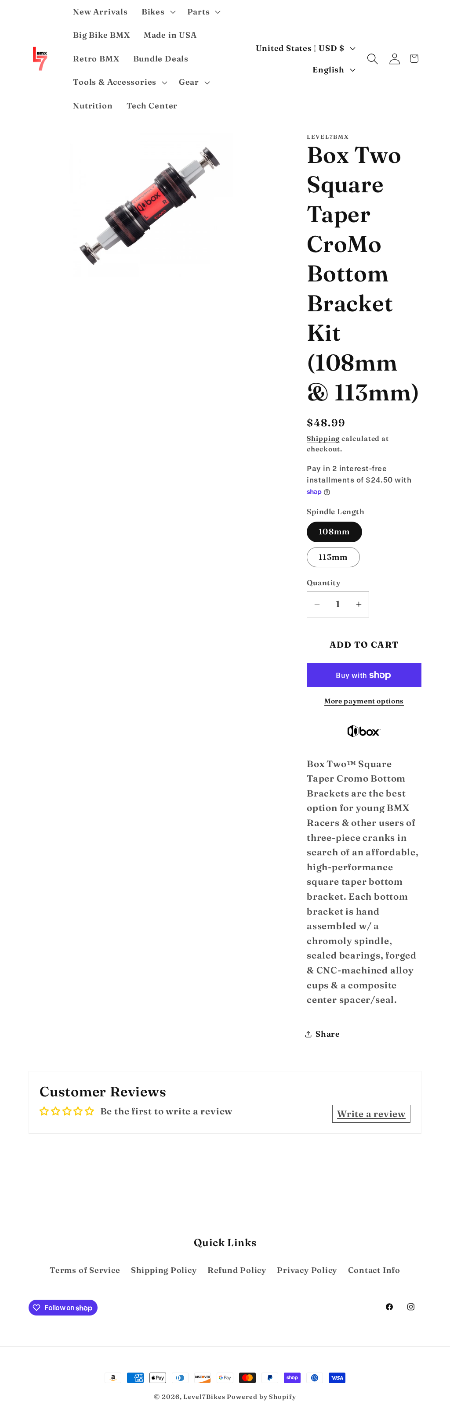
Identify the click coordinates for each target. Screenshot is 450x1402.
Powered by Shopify (261, 1397)
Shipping (323, 438)
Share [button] (328, 1034)
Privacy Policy (307, 1270)
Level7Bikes (204, 1397)
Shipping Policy (164, 1270)
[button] (157, 12)
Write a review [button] (371, 1113)
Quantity (324, 582)
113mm (333, 557)
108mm (334, 531)
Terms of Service (85, 1270)
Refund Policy (236, 1270)
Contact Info (374, 1270)
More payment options (364, 701)
